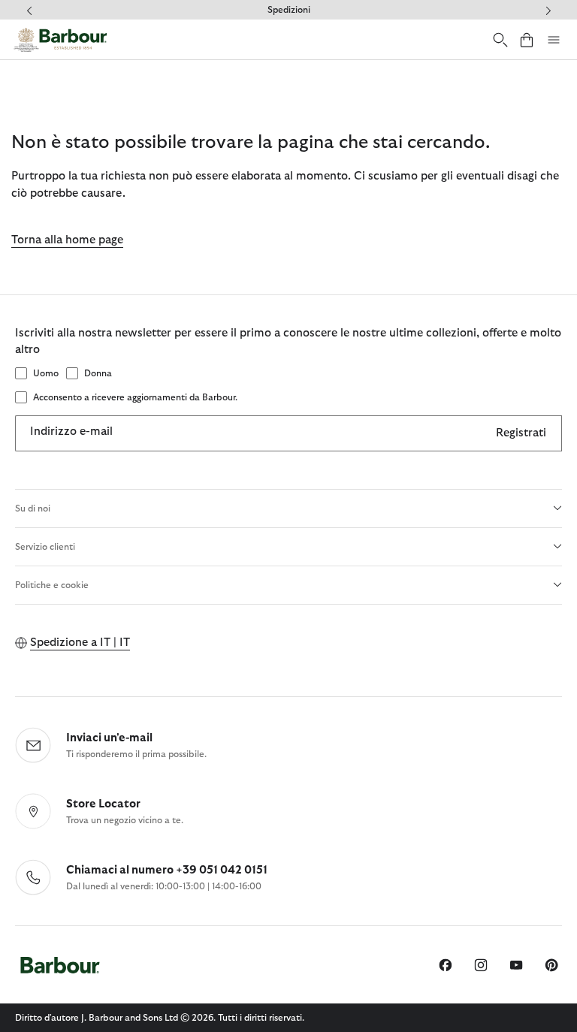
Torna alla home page (67, 240)
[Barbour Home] (60, 40)
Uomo (46, 373)
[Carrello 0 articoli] (526, 39)
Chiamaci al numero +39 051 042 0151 (166, 870)
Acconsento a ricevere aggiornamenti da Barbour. (135, 397)
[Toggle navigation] (553, 40)
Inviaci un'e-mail (109, 738)
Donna (98, 373)
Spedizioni (288, 9)
